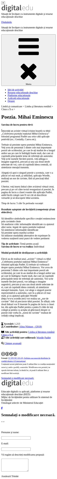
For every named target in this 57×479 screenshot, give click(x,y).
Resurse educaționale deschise (23, 92)
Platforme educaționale (19, 95)
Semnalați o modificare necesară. (17, 378)
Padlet (47, 337)
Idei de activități (15, 89)
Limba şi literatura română (41, 332)
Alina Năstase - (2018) (30, 326)
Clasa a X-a (7, 334)
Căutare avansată (12, 343)
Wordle (40, 337)
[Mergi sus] (3, 3)
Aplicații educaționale (18, 98)
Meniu (28, 84)
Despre (11, 101)
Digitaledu (6, 22)
